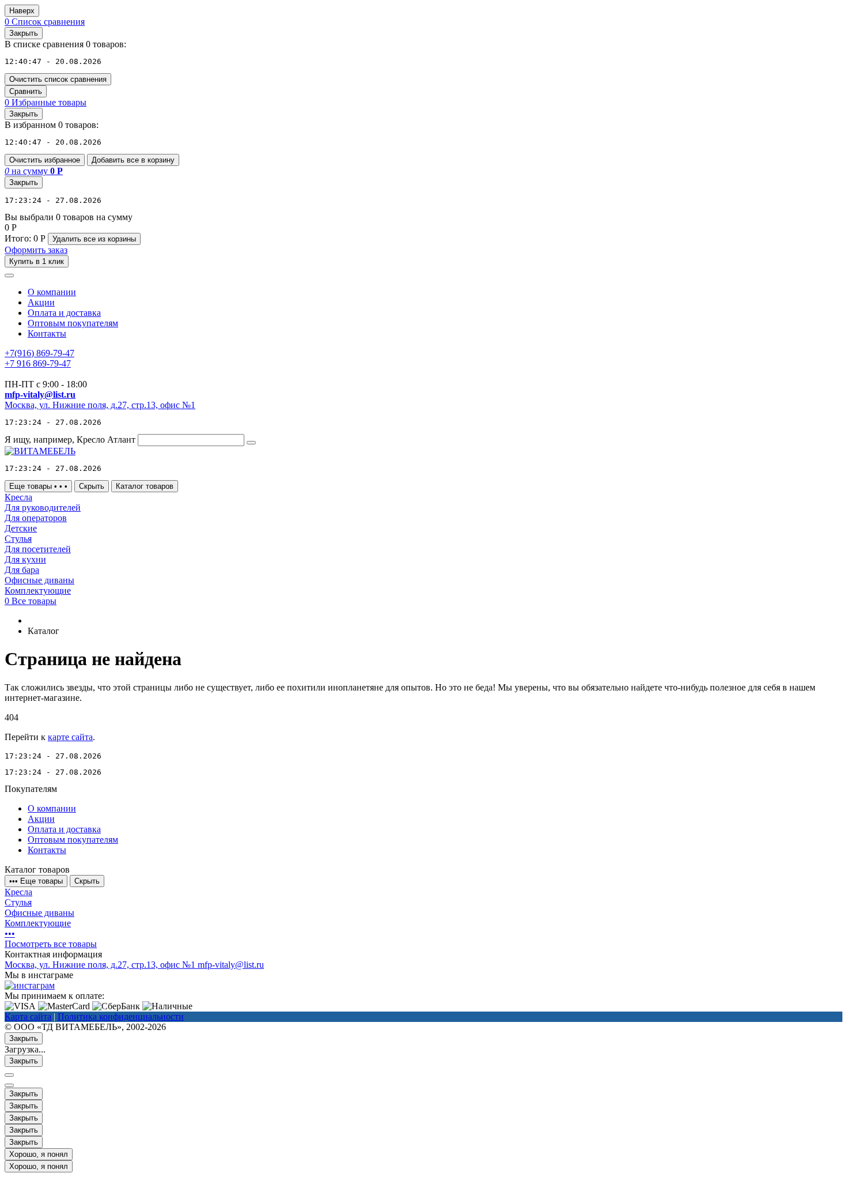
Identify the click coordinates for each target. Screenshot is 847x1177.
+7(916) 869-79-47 (39, 353)
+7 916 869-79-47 (38, 363)
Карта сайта (28, 1016)
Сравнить (25, 91)
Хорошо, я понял (38, 1154)
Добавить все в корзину (133, 160)
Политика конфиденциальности (121, 1016)
